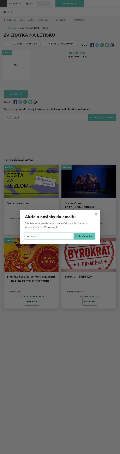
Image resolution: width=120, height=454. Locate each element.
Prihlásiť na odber (84, 236)
